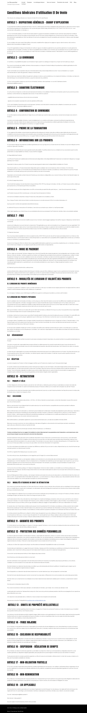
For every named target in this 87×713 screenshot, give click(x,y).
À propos (29, 2)
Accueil (23, 2)
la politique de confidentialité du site (36, 600)
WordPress (20, 711)
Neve (8, 711)
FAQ (71, 2)
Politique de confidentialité (20, 707)
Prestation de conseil (62, 2)
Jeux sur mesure (51, 2)
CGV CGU (9, 707)
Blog (75, 2)
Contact (24, 4)
